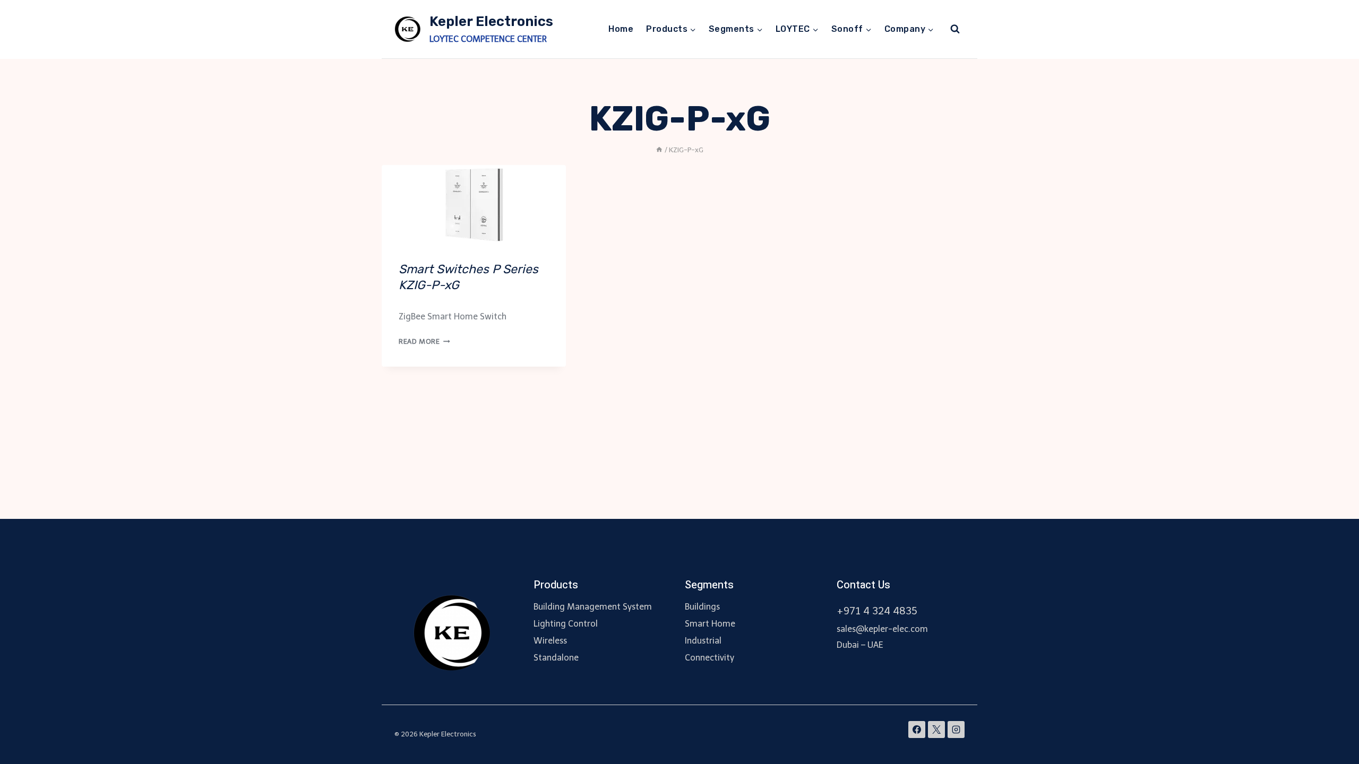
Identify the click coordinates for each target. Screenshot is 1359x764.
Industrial (703, 641)
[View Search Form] (955, 29)
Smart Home (710, 624)
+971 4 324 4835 (877, 611)
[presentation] (474, 205)
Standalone (556, 658)
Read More (424, 341)
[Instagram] (956, 729)
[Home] (659, 149)
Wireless (550, 641)
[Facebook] (916, 729)
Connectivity (709, 658)
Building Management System (593, 607)
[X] (936, 729)
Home (620, 29)
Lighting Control (566, 624)
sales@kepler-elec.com (882, 629)
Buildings (702, 607)
